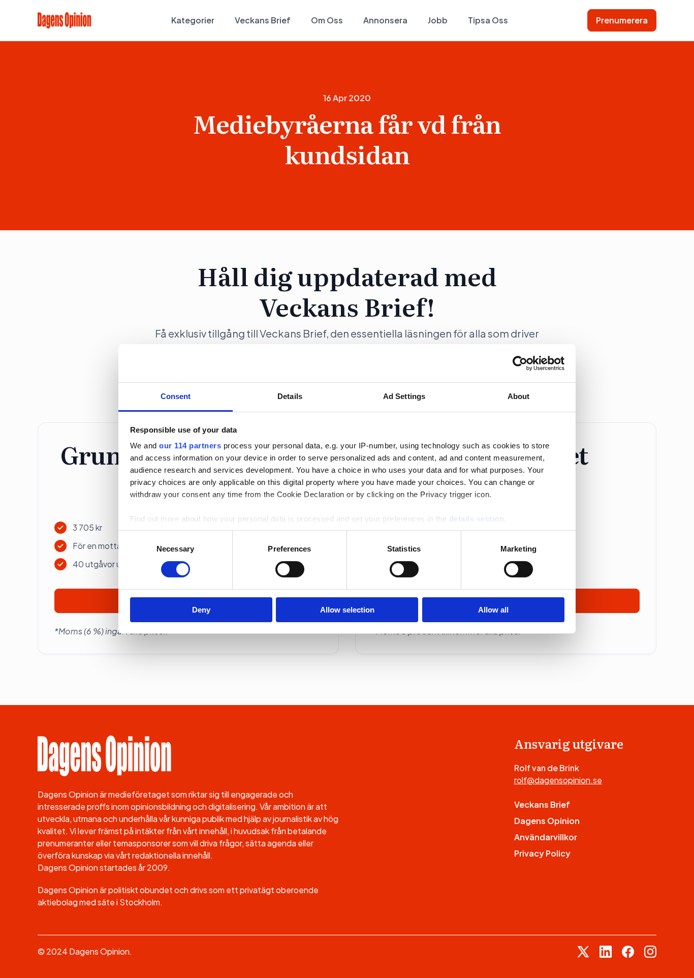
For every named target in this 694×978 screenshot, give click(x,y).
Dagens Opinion (547, 820)
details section (476, 518)
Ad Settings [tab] (404, 396)
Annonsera (385, 20)
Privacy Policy (542, 853)
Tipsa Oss (488, 20)
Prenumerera (622, 20)
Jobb (438, 20)
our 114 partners (190, 445)
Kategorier (192, 20)
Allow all (493, 609)
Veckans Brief (263, 20)
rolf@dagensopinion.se (558, 780)
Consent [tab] (176, 396)
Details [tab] (289, 396)
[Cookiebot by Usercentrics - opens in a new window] (520, 363)
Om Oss (327, 20)
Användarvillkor (545, 837)
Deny (201, 609)
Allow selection (347, 609)
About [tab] (519, 396)
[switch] (289, 569)
